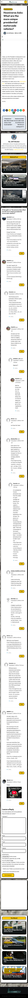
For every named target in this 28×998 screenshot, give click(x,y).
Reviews (7, 970)
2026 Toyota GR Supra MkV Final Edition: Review (13, 930)
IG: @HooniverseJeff (18, 149)
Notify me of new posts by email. (11, 871)
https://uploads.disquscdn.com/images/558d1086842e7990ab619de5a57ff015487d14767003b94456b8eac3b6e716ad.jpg (14, 646)
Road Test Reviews (14, 970)
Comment (5, 816)
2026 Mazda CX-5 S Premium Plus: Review (13, 945)
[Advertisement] (14, 895)
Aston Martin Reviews (10, 969)
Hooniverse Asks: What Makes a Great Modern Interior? (12, 182)
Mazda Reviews (8, 942)
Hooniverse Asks (8, 9)
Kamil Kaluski (9, 185)
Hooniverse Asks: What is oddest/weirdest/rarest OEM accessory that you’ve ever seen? (13, 197)
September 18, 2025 (18, 200)
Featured (19, 969)
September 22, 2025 (18, 185)
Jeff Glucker (15, 142)
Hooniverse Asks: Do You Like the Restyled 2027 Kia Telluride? (13, 167)
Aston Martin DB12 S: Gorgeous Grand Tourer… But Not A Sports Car (13, 977)
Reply (21, 253)
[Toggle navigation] (1, 1)
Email (3, 842)
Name (3, 835)
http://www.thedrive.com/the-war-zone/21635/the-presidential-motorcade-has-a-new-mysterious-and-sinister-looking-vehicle (14, 243)
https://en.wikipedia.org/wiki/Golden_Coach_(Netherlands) (16, 620)
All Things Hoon (8, 957)
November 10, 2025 (17, 169)
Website (4, 848)
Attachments (5, 854)
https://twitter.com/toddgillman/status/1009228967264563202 (14, 235)
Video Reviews (8, 972)
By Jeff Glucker (10, 33)
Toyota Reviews (8, 927)
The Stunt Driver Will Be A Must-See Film (14, 961)
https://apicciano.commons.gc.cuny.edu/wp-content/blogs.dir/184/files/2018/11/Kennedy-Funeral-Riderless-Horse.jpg (17, 550)
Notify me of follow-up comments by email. (14, 868)
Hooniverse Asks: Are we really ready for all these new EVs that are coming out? (19, 122)
